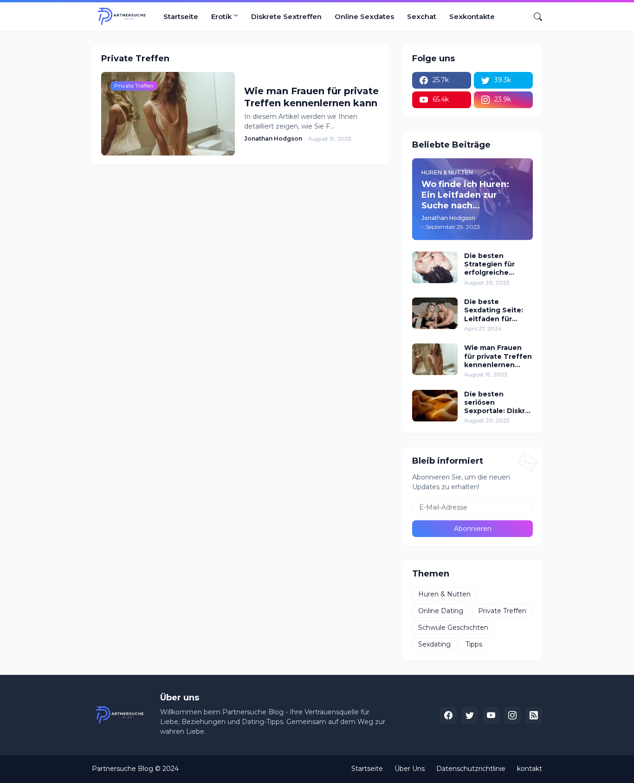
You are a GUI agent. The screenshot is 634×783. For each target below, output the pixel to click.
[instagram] (512, 715)
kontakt (529, 768)
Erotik (221, 16)
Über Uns (410, 768)
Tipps (474, 644)
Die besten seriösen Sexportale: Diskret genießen (498, 402)
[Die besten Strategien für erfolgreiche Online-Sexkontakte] (435, 267)
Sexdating (434, 644)
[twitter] (469, 715)
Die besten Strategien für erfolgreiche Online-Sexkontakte (489, 264)
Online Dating (440, 611)
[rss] (533, 715)
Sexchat (421, 16)
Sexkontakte (472, 16)
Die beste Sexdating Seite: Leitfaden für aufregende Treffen (493, 310)
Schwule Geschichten (453, 627)
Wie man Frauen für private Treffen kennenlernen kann (311, 97)
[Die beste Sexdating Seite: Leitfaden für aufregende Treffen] (435, 313)
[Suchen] (534, 17)
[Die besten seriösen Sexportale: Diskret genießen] (435, 405)
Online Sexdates (364, 16)
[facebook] (448, 715)
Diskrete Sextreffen (286, 16)
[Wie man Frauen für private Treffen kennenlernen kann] (435, 359)
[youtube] (491, 715)
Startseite (180, 16)
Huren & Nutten (444, 594)
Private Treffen (502, 611)
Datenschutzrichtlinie (470, 768)
